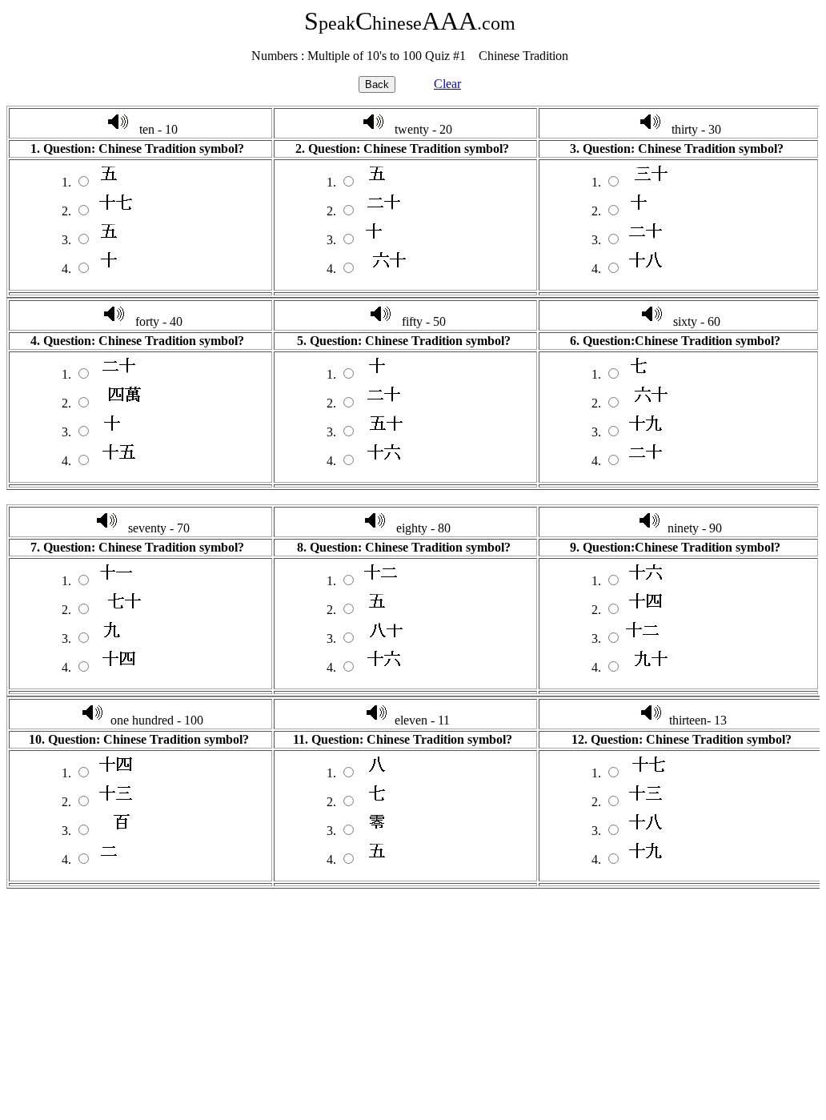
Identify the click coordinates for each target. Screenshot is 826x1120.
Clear (447, 83)
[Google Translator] (118, 129)
